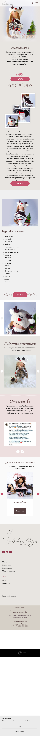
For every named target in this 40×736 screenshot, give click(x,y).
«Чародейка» (20, 502)
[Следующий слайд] (38, 318)
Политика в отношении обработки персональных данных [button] (20, 611)
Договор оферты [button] (20, 607)
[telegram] (10, 552)
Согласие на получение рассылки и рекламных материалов (20, 616)
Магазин (6, 562)
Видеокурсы (7, 568)
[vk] (3, 552)
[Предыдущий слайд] (2, 494)
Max (4, 580)
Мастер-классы (8, 571)
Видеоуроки (7, 565)
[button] (32, 3)
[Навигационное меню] (37, 3)
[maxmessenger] (7, 552)
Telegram (6, 583)
